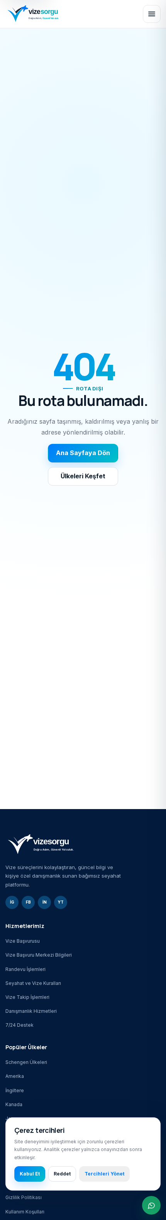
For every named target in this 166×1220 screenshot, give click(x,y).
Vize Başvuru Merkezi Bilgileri (38, 955)
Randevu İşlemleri (25, 969)
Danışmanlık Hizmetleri (31, 1011)
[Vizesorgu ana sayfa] (70, 13)
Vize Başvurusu (22, 941)
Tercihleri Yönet (104, 1174)
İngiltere (14, 1090)
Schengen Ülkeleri (26, 1062)
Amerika (14, 1076)
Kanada (13, 1104)
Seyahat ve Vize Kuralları (33, 983)
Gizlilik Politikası (23, 1197)
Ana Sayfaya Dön (83, 453)
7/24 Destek (19, 1025)
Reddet (62, 1174)
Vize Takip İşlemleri (27, 997)
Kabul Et (30, 1174)
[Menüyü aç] (152, 14)
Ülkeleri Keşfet (83, 476)
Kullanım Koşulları (24, 1212)
